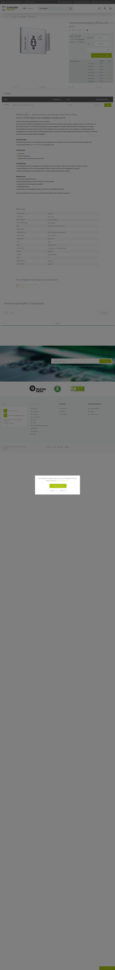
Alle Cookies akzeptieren (58, 486)
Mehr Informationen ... (62, 480)
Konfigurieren (63, 490)
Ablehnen (52, 490)
